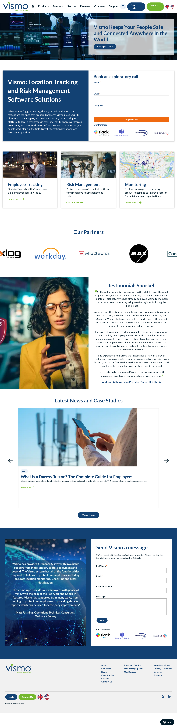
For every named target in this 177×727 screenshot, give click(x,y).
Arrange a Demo (105, 46)
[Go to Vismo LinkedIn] (170, 697)
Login (11, 697)
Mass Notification (132, 665)
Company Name (104, 586)
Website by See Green (14, 703)
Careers (105, 678)
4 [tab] (93, 55)
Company (99, 6)
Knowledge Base (162, 665)
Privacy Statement (163, 668)
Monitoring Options (133, 668)
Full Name (101, 566)
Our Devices (130, 672)
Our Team (106, 668)
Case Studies (107, 675)
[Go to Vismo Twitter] (163, 697)
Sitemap (158, 675)
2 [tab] (87, 55)
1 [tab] (83, 55)
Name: (97, 82)
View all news (88, 515)
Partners (85, 6)
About (104, 665)
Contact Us (154, 6)
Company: (99, 105)
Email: (96, 93)
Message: (100, 596)
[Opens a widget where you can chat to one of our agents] (167, 722)
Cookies (158, 672)
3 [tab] (90, 55)
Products (43, 6)
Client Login (133, 6)
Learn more (14, 198)
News (104, 672)
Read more (26, 487)
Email (98, 576)
